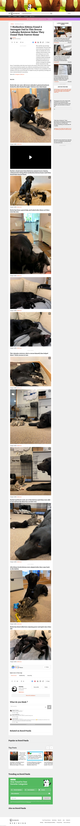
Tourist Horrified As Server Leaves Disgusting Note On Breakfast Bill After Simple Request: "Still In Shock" (61, 78)
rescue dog (29, 675)
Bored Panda (14, 820)
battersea (19, 144)
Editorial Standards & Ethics (50, 822)
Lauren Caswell (15, 718)
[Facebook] (10, 823)
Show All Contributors (30, 695)
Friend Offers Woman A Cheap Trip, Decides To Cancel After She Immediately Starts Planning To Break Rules (62, 58)
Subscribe (47, 798)
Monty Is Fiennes (15, 710)
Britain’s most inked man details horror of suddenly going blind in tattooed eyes (62, 141)
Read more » (21, 692)
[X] (16, 823)
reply (17, 712)
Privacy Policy (59, 822)
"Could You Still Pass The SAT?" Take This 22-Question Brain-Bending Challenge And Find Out (63, 40)
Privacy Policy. (29, 802)
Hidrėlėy (14, 37)
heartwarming (22, 675)
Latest (20, 16)
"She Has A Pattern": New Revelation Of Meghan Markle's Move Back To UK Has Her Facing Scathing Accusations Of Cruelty (62, 123)
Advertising (54, 820)
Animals (12, 23)
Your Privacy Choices (46, 820)
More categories (15, 793)
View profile (36, 687)
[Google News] (25, 823)
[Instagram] (12, 823)
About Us (59, 820)
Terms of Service (67, 822)
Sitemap (41, 822)
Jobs (64, 820)
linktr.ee (22, 74)
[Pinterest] (14, 823)
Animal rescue (14, 675)
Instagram (17, 74)
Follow (46, 687)
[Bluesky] (18, 823)
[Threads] (20, 823)
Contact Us (68, 820)
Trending (15, 16)
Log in (69, 13)
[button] (47, 747)
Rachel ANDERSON (15, 714)
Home (10, 16)
